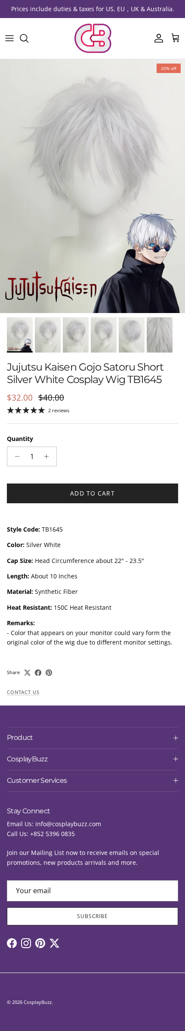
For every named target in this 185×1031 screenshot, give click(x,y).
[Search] (28, 38)
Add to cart (92, 493)
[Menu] (9, 38)
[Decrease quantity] (14, 456)
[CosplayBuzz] (92, 38)
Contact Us (23, 692)
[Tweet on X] (27, 672)
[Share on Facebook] (38, 672)
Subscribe (92, 916)
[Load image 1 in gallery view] (92, 186)
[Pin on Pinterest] (49, 672)
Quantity (20, 439)
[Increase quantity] (48, 456)
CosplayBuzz (38, 1002)
